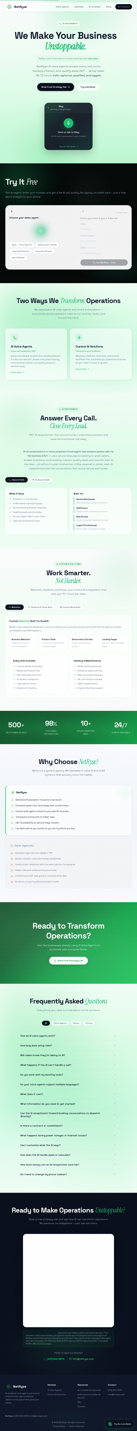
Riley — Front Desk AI (22, 245)
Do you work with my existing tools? (68, 1074)
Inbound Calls (18, 480)
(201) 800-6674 (55, 1358)
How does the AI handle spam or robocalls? (68, 1154)
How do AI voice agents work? (68, 1035)
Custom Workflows (71, 607)
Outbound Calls (42, 480)
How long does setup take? (68, 1045)
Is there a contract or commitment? (68, 1125)
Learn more (93, 58)
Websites (16, 607)
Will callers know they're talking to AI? (68, 1055)
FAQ (79, 1402)
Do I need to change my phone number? (68, 1174)
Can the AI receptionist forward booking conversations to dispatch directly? (68, 1115)
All (46, 1023)
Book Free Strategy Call (53, 87)
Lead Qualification (20, 251)
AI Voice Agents (54, 1390)
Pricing (89, 1023)
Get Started (124, 6)
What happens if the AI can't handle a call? (68, 1064)
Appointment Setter (47, 245)
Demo (108, 6)
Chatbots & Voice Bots (41, 607)
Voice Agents (62, 6)
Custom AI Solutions (56, 1394)
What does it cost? (68, 1094)
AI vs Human (95, 6)
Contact (81, 1406)
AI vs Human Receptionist (89, 1390)
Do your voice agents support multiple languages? (68, 1084)
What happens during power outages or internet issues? (68, 1135)
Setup (76, 1023)
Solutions (79, 6)
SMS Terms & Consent (41, 1343)
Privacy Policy (59, 1426)
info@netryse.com (83, 1358)
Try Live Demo (87, 87)
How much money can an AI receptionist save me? (68, 1164)
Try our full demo (67, 146)
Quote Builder (18, 257)
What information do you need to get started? (68, 1103)
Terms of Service (76, 1426)
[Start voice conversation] (68, 123)
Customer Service (43, 251)
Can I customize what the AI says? (68, 1145)
